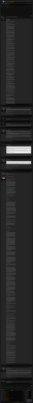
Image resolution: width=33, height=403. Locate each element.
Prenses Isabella (5, 392)
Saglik (5, 393)
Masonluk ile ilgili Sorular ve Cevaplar (7, 394)
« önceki (30, 15)
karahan (4, 395)
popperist (27, 396)
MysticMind (5, 398)
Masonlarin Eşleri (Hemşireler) (7, 391)
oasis (4, 396)
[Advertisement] (16, 11)
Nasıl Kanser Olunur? (8, 19)
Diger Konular (6, 395)
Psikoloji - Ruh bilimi (6, 396)
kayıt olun (7, 3)
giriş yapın (5, 3)
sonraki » (31, 15)
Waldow (27, 391)
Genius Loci (27, 394)
